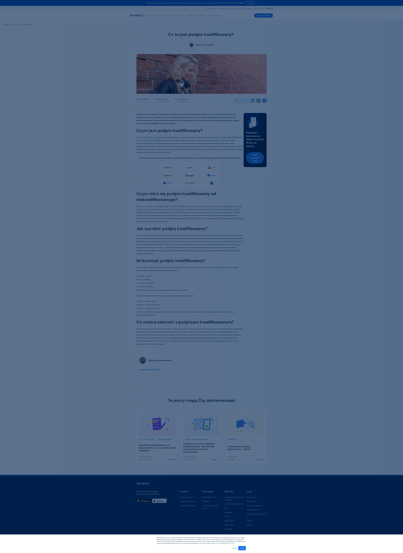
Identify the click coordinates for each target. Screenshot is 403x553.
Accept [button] (242, 548)
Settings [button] (234, 548)
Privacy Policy (231, 543)
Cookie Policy (218, 543)
